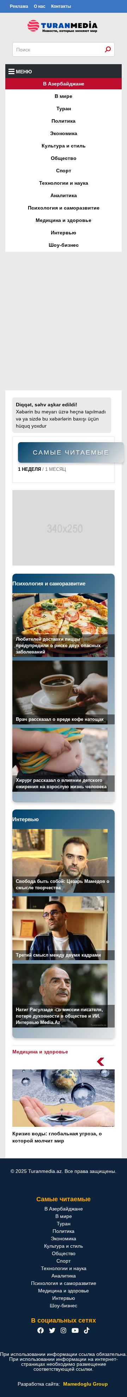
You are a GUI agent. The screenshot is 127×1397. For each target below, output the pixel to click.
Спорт (63, 170)
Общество (64, 158)
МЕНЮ (24, 71)
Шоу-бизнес (64, 245)
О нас (40, 6)
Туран (63, 108)
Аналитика (63, 195)
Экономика (63, 133)
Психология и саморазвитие (63, 208)
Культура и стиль (64, 146)
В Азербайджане (63, 84)
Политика (63, 121)
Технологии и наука (63, 183)
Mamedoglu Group (85, 1384)
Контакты (61, 6)
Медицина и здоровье (63, 220)
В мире (63, 96)
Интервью (63, 232)
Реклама (19, 6)
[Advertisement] (63, 321)
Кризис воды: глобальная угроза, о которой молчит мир (57, 1137)
